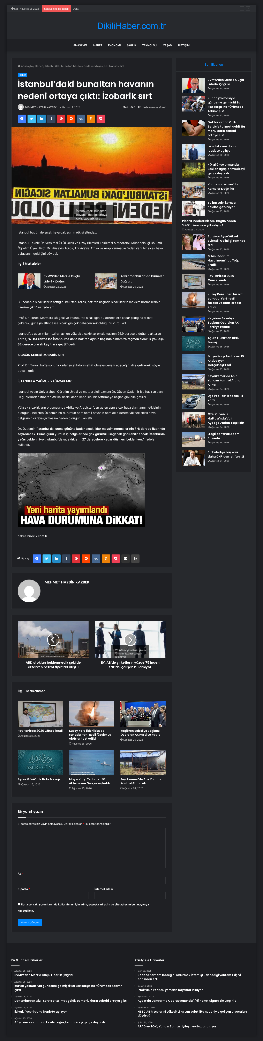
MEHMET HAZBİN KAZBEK (41, 107)
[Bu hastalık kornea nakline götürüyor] (193, 208)
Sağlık (131, 45)
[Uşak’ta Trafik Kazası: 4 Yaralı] (193, 401)
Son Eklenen (214, 64)
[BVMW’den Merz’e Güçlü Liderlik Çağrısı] (29, 281)
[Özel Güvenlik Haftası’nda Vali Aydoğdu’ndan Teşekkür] (193, 420)
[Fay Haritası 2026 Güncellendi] (40, 714)
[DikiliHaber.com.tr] (131, 26)
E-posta (24, 889)
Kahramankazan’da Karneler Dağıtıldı (223, 186)
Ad (20, 873)
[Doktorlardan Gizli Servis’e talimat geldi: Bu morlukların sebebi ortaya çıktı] (193, 128)
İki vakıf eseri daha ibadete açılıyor (222, 148)
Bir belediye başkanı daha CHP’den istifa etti (226, 454)
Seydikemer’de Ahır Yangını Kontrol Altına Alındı (140, 781)
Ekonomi (114, 45)
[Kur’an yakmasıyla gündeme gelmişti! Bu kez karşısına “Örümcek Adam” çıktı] (193, 104)
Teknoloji (149, 45)
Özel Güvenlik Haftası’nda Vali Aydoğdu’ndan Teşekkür (226, 418)
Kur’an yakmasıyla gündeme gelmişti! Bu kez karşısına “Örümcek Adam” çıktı (225, 104)
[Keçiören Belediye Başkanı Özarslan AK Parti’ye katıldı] (143, 714)
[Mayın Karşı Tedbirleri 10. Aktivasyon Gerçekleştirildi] (91, 762)
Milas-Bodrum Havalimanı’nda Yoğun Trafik (224, 260)
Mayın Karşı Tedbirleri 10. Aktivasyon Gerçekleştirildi (89, 781)
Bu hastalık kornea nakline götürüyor (222, 205)
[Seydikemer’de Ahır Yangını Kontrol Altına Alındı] (143, 762)
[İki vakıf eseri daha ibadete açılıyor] (193, 152)
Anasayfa (80, 45)
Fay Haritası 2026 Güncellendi (40, 731)
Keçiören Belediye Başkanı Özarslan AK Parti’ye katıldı (140, 733)
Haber (97, 45)
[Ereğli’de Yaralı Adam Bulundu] (193, 439)
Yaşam (167, 45)
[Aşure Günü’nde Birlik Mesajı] (40, 762)
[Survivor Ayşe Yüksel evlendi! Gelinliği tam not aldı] (193, 242)
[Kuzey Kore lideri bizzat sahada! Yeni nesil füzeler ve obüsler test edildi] (91, 714)
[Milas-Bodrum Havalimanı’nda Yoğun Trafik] (193, 262)
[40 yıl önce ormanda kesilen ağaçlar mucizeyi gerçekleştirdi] (193, 170)
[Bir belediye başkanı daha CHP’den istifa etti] (193, 458)
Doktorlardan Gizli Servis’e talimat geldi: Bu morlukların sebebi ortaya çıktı (119, 8)
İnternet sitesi (104, 889)
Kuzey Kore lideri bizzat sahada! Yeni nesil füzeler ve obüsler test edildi (90, 735)
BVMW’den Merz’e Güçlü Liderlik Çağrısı (226, 82)
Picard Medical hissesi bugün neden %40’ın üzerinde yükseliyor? (209, 223)
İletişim (184, 45)
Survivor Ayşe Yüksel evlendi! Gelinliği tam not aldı (226, 240)
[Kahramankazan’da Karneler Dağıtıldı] (106, 281)
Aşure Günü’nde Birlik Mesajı (39, 779)
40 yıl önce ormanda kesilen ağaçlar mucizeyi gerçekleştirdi (226, 169)
